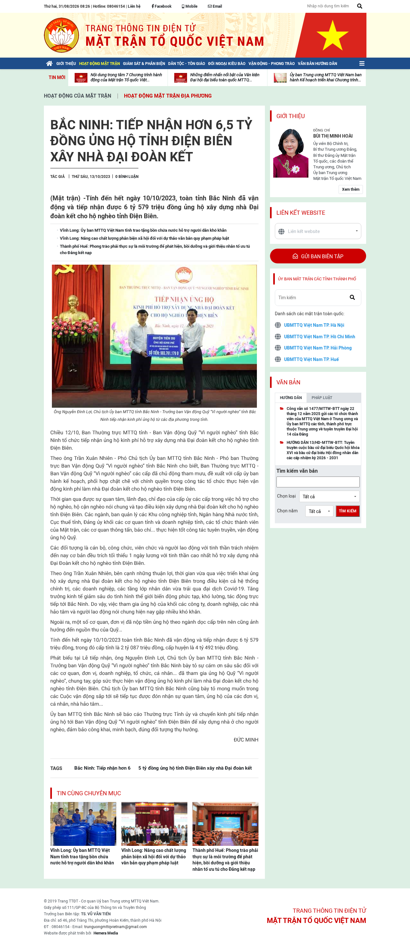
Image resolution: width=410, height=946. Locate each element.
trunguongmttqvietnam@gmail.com (115, 927)
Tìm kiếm (348, 511)
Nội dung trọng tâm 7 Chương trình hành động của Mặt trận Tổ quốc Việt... (126, 77)
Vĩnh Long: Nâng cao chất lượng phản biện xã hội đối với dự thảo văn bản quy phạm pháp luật (153, 856)
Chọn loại (286, 496)
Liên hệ (134, 6)
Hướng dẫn (291, 398)
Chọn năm (287, 510)
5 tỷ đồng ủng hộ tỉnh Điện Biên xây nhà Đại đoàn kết (195, 768)
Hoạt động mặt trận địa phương (168, 96)
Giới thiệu (290, 116)
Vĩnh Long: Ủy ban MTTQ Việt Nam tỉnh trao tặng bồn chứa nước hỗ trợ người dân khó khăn (82, 856)
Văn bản (288, 382)
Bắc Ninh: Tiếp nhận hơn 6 (102, 768)
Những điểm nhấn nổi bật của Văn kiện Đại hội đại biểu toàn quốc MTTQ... (224, 77)
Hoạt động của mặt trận (77, 96)
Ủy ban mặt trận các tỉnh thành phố (317, 279)
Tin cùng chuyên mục (89, 793)
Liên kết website (300, 212)
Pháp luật (322, 398)
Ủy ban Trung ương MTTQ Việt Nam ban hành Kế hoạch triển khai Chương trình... (326, 77)
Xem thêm (350, 189)
